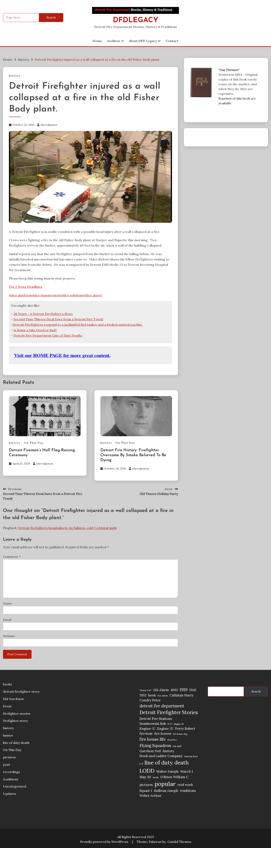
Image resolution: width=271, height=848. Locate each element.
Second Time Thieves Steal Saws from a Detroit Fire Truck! (58, 319)
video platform (20, 295)
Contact (172, 41)
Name (7, 603)
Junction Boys (191, 756)
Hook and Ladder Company (161, 756)
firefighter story (15, 721)
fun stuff (177, 746)
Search (256, 691)
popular (165, 783)
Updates (9, 794)
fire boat (146, 733)
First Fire (172, 740)
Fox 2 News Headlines (25, 287)
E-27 (170, 724)
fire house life (152, 739)
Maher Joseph (167, 771)
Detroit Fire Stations (155, 718)
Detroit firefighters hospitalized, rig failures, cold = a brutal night (67, 528)
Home (97, 41)
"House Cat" (145, 690)
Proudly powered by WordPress (104, 842)
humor (8, 735)
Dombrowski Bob (152, 723)
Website (9, 636)
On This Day (34, 443)
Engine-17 (147, 728)
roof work (185, 785)
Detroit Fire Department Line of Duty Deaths (47, 335)
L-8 (141, 763)
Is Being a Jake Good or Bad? (35, 330)
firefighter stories (16, 713)
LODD (147, 770)
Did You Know (13, 699)
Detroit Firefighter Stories (168, 712)
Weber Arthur (150, 795)
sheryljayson (48, 125)
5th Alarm (161, 690)
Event (7, 706)
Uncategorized (14, 786)
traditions (10, 779)
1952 (142, 695)
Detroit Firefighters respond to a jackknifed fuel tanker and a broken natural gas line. (78, 325)
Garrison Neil (150, 751)
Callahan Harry (181, 695)
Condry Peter (150, 700)
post (6, 764)
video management (46, 295)
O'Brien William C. (174, 777)
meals (156, 777)
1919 (183, 689)
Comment (12, 557)
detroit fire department (161, 706)
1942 (192, 690)
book (152, 695)
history (15, 75)
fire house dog (180, 734)
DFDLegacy (135, 20)
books (7, 684)
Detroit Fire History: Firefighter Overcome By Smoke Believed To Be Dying (133, 455)
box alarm (163, 695)
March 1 (186, 771)
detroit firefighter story (21, 691)
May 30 (145, 777)
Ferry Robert (185, 728)
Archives (113, 41)
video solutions (72, 295)
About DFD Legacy (143, 41)
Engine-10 (179, 724)
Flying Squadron (155, 745)
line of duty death (16, 743)
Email (7, 620)
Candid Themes (179, 842)
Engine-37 (165, 728)
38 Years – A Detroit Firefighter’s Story (43, 314)
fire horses (162, 733)
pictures (9, 757)
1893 (174, 690)
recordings (11, 772)
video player (93, 295)
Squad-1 (145, 790)
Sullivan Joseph (166, 790)
